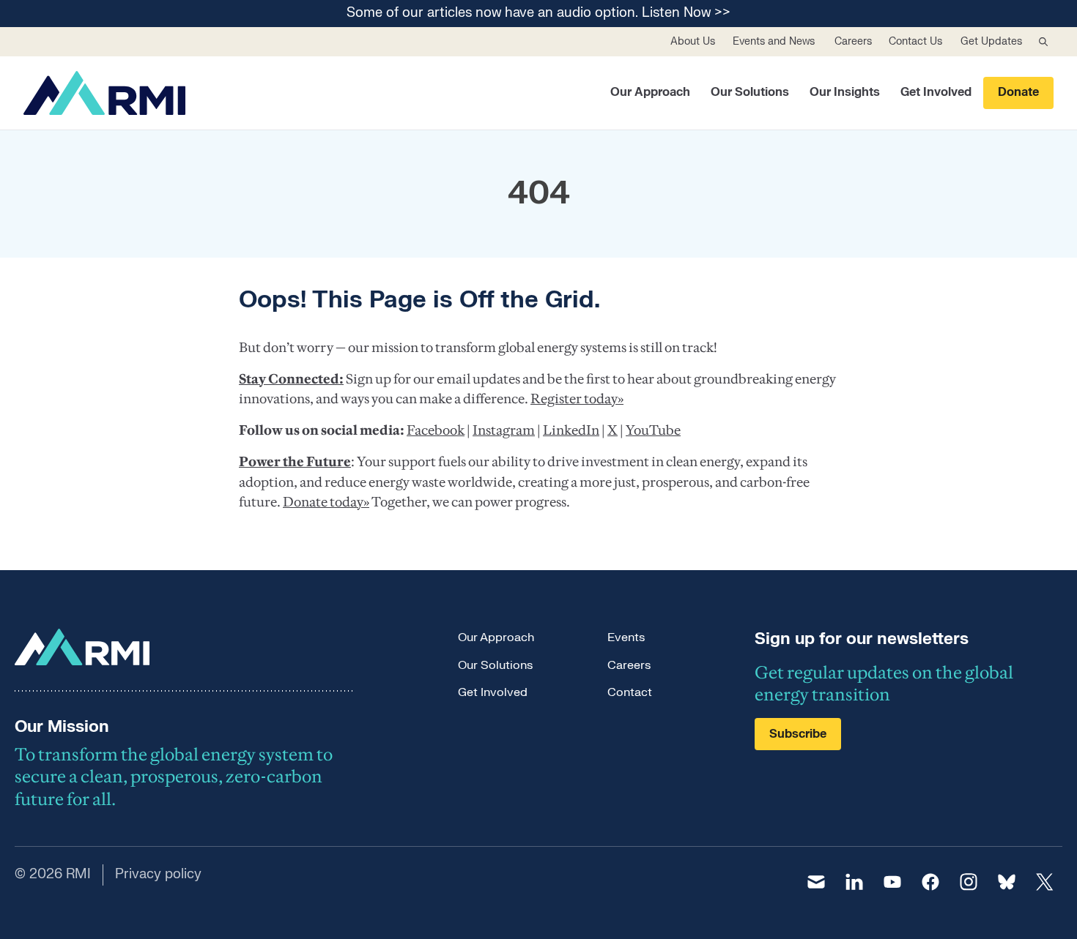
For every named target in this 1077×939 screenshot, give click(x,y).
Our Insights (845, 92)
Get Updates (991, 41)
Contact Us (915, 41)
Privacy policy (158, 874)
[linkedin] (854, 881)
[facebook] (930, 881)
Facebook (436, 430)
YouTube (653, 430)
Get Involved (935, 92)
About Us (692, 41)
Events (626, 637)
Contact (629, 692)
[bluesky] (1006, 881)
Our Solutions (750, 92)
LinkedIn (571, 430)
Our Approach (650, 92)
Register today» (576, 398)
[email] (816, 881)
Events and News (774, 41)
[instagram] (968, 881)
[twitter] (1044, 881)
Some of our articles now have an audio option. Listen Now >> (538, 13)
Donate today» (326, 501)
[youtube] (892, 881)
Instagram (504, 430)
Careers (853, 41)
